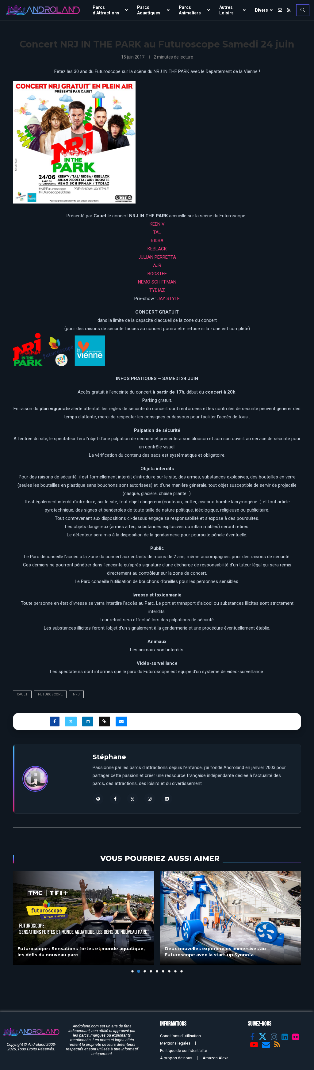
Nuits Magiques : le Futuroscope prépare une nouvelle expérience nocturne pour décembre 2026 (238, 952)
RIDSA (157, 240)
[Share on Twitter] (71, 721)
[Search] (302, 10)
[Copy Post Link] (104, 721)
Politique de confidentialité (183, 1050)
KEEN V (157, 224)
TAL (157, 232)
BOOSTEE (157, 273)
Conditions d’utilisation (180, 1036)
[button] (21, 921)
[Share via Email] (121, 721)
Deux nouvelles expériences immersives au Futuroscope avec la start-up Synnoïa (73, 952)
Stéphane (109, 757)
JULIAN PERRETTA (157, 257)
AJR (157, 265)
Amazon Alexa (215, 1058)
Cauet (22, 694)
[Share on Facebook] (54, 721)
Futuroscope (50, 694)
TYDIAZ (157, 290)
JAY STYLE (168, 298)
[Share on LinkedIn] (87, 721)
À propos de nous (176, 1058)
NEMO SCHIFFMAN (157, 282)
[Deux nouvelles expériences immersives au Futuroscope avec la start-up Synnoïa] (88, 918)
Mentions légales (175, 1043)
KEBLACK (157, 249)
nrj (76, 694)
